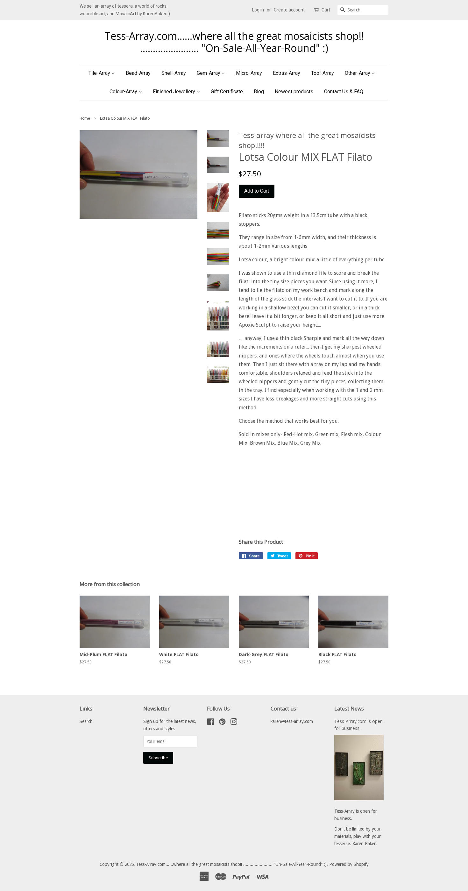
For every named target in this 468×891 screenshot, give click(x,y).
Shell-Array (173, 73)
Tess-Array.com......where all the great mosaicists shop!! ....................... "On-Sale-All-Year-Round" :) (234, 42)
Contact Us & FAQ (343, 91)
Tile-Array (100, 73)
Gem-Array (209, 73)
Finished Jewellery (174, 91)
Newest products (294, 91)
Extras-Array (286, 73)
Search (86, 721)
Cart (326, 9)
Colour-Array (124, 91)
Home (85, 118)
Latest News (349, 708)
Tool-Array (322, 73)
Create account (289, 9)
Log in (258, 9)
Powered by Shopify (349, 864)
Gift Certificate (227, 91)
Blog (259, 91)
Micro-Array (249, 73)
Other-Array (358, 73)
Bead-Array (138, 73)
